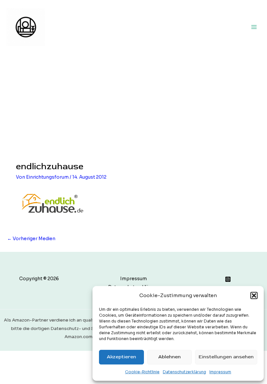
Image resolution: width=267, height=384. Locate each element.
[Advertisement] (133, 102)
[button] (254, 295)
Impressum (220, 371)
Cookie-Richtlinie (142, 371)
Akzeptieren (121, 357)
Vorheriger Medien (31, 238)
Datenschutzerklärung (184, 371)
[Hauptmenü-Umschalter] (254, 27)
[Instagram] (228, 279)
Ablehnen (169, 357)
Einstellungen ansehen (226, 357)
